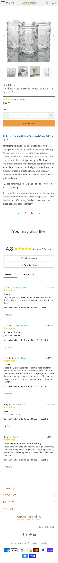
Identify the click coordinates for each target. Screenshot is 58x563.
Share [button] (9, 315)
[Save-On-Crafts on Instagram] (27, 534)
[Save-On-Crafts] (29, 3)
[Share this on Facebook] (25, 213)
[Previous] (5, 36)
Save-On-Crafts (23, 543)
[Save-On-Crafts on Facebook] (23, 534)
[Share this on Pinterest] (31, 213)
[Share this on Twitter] (18, 213)
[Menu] (2, 3)
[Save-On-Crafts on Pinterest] (30, 534)
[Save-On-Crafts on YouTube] (34, 534)
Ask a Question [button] (30, 265)
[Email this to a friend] (38, 213)
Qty (4, 110)
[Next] (53, 36)
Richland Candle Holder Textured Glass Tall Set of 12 (26, 307)
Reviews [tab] (8, 274)
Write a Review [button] (30, 258)
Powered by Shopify (39, 543)
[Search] (47, 3)
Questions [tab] (26, 274)
